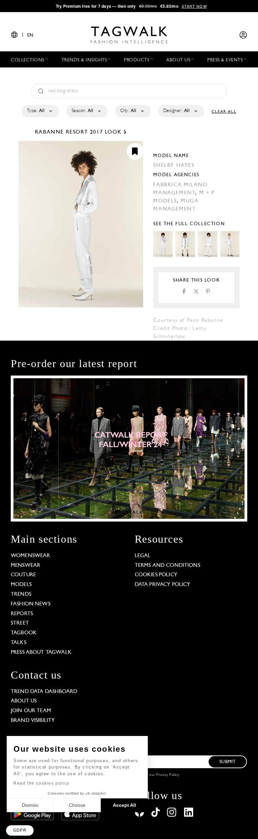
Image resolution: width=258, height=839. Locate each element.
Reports (22, 613)
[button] (20, 830)
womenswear (30, 555)
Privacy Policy (167, 775)
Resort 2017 (84, 132)
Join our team (31, 710)
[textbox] (40, 111)
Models (21, 584)
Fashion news (30, 604)
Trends (21, 594)
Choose (77, 805)
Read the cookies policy (41, 783)
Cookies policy (156, 575)
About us (24, 701)
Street (20, 623)
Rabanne (50, 132)
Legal (143, 555)
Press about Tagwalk (41, 652)
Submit (227, 761)
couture (23, 575)
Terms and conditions (167, 565)
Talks (18, 642)
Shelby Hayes (173, 165)
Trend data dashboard (44, 691)
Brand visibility (33, 720)
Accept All (124, 805)
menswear (25, 565)
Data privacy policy (162, 584)
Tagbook (24, 633)
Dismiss (30, 805)
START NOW (194, 6)
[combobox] (40, 111)
